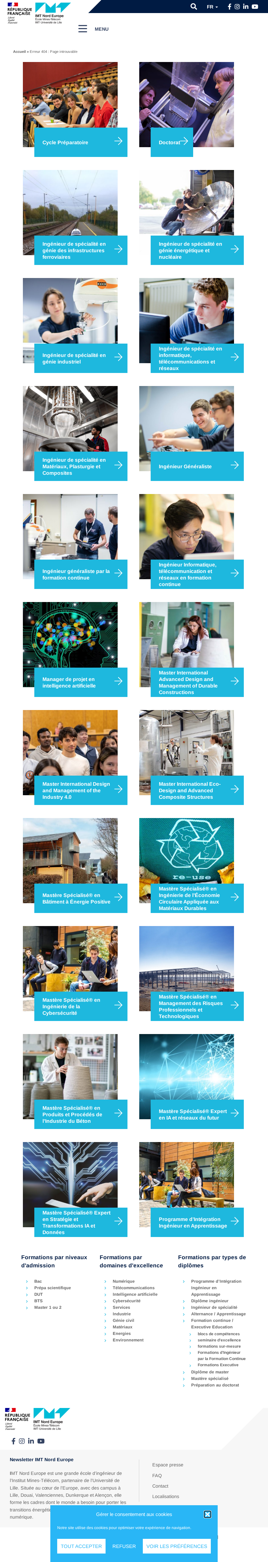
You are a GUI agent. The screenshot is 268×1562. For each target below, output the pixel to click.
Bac (38, 1281)
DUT (38, 1294)
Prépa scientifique (52, 1287)
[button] (207, 1514)
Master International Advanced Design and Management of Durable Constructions (188, 682)
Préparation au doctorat (215, 1385)
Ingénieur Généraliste (185, 466)
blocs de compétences (219, 1334)
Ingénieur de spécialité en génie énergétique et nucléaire (190, 250)
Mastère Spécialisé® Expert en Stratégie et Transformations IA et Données (76, 1222)
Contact (160, 1486)
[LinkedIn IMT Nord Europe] (245, 7)
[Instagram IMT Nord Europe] (237, 7)
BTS (38, 1300)
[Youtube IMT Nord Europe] (255, 7)
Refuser (124, 1546)
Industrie (122, 1313)
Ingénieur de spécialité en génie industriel (74, 358)
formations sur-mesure (219, 1346)
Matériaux (122, 1326)
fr (211, 6)
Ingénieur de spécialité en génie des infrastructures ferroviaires (74, 250)
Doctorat (169, 142)
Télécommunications (134, 1287)
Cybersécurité (127, 1300)
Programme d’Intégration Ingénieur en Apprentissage (193, 1222)
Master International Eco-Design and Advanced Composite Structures (190, 790)
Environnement (128, 1340)
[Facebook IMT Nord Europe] (229, 7)
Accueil (19, 52)
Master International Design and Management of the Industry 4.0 (76, 790)
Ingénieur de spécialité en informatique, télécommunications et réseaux (190, 358)
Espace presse (167, 1464)
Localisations (165, 1496)
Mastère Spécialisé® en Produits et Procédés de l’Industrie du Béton (72, 1114)
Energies (122, 1333)
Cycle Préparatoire (65, 142)
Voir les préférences (176, 1546)
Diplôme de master (210, 1371)
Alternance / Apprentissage (218, 1313)
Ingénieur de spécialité (214, 1307)
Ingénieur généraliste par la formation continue (76, 574)
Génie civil (123, 1320)
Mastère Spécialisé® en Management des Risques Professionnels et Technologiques (191, 1006)
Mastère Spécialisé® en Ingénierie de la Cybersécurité (71, 1006)
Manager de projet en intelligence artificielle (69, 682)
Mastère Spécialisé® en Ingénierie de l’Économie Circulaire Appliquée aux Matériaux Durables (189, 898)
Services (121, 1307)
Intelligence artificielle (135, 1294)
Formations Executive (218, 1365)
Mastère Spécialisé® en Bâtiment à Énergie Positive (76, 898)
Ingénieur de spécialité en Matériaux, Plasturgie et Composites (74, 466)
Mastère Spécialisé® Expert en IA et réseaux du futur (193, 1114)
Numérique (124, 1281)
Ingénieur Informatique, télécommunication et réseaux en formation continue (187, 574)
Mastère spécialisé (209, 1378)
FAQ (157, 1475)
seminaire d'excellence (219, 1340)
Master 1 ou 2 (47, 1307)
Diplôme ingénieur (209, 1300)
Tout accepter (81, 1546)
